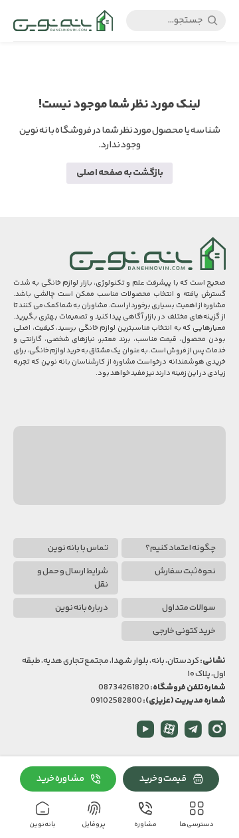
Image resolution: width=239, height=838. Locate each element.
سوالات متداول (189, 607)
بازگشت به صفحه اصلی (119, 173)
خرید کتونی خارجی (184, 631)
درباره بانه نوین (81, 607)
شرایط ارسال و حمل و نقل (72, 578)
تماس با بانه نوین (78, 548)
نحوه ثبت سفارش (185, 571)
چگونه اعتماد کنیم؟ (180, 548)
